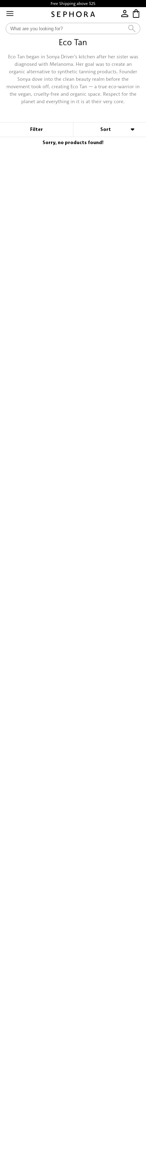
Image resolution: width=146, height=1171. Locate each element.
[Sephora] (73, 14)
